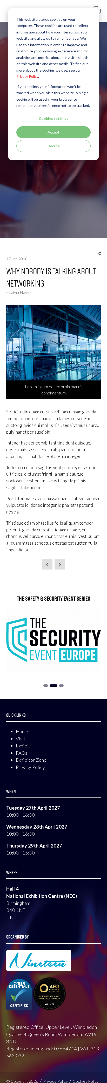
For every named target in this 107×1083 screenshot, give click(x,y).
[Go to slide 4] (61, 685)
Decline (54, 146)
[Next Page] (60, 564)
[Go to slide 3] (53, 685)
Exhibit (23, 745)
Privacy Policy (30, 767)
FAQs (21, 753)
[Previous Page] (47, 564)
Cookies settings (53, 118)
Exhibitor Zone (31, 760)
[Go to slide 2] (45, 685)
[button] (99, 253)
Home (22, 731)
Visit (20, 738)
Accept (53, 132)
